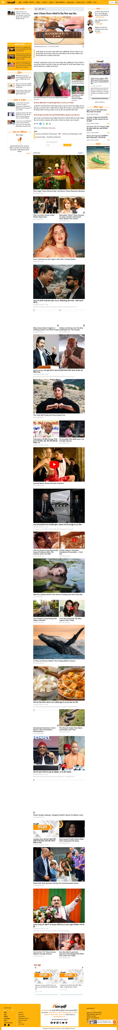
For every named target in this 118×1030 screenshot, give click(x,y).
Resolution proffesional (54, 137)
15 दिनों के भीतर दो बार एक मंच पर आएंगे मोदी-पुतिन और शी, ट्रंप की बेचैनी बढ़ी (102, 13)
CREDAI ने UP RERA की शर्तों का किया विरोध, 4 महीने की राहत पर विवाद (70, 986)
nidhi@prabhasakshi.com (40, 46)
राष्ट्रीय (20, 2)
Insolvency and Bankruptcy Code (72, 134)
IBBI (59, 134)
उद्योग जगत (41, 9)
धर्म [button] (94, 2)
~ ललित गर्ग (98, 33)
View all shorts (99, 102)
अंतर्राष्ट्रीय (25, 2)
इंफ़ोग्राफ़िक (7, 1018)
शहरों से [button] (51, 2)
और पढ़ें (28, 153)
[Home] (36, 9)
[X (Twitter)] (82, 26)
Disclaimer (21, 1016)
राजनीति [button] (89, 2)
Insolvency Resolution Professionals (46, 134)
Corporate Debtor (40, 137)
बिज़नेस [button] (31, 2)
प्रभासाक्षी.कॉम (45, 1010)
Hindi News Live (60, 1014)
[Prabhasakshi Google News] (83, 46)
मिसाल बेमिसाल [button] (60, 2)
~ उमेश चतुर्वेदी (98, 24)
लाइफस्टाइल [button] (70, 2)
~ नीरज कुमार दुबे (99, 17)
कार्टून (5, 1020)
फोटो (5, 1014)
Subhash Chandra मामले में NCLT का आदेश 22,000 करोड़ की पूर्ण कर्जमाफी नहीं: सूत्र (46, 987)
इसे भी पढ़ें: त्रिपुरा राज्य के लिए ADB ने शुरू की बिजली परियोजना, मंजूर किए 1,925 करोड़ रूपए (56, 115)
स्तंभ (98, 9)
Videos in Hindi (49, 1014)
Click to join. (52, 128)
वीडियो (6, 1016)
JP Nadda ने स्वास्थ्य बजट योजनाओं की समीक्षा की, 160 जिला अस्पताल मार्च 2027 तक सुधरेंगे (97, 119)
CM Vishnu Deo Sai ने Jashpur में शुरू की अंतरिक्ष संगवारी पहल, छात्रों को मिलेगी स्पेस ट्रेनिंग (98, 128)
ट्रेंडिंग (19, 73)
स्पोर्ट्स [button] (38, 2)
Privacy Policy (22, 1020)
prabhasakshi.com (59, 1016)
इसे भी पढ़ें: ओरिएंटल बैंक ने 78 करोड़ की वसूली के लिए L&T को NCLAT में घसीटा (53, 102)
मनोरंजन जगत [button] (80, 2)
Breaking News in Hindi (69, 1012)
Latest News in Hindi (55, 1012)
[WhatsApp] (82, 30)
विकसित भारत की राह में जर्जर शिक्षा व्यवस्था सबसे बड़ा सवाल (101, 29)
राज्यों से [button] (44, 2)
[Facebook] (82, 23)
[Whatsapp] (47, 124)
